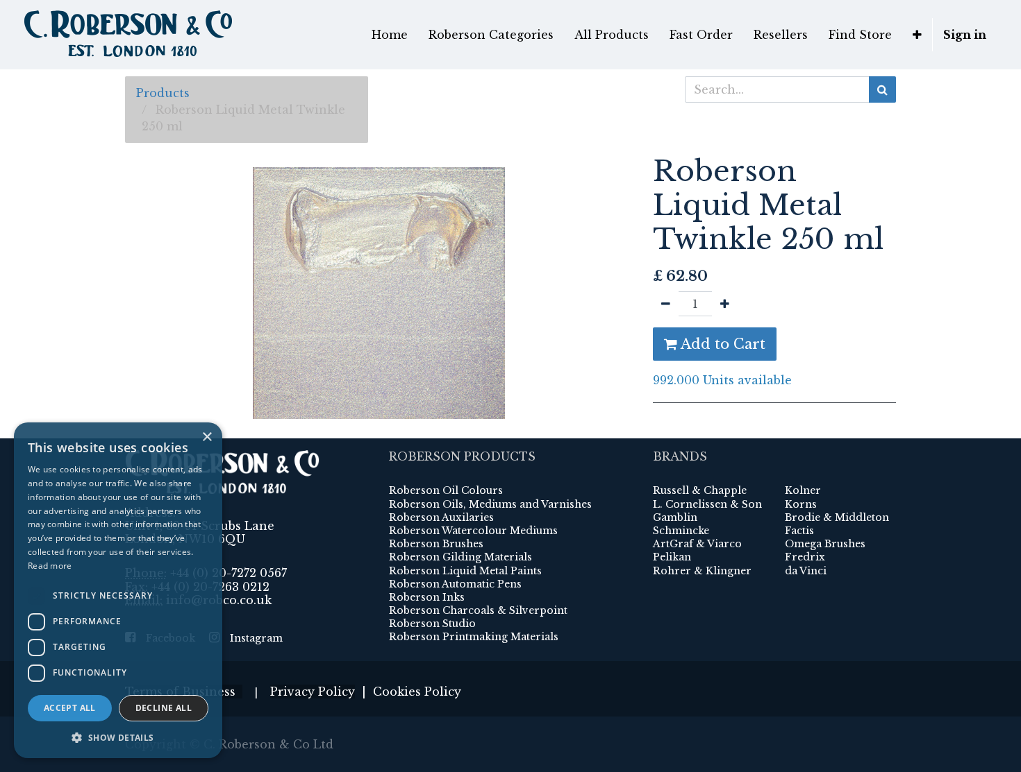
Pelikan (672, 557)
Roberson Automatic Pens (455, 584)
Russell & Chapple (700, 490)
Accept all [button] (70, 708)
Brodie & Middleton (837, 517)
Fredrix (805, 557)
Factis (799, 530)
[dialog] (118, 590)
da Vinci (806, 571)
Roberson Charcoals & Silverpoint (478, 610)
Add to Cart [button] (721, 344)
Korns (801, 504)
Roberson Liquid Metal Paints (465, 571)
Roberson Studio (432, 623)
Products (163, 93)
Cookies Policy (417, 691)
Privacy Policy (312, 691)
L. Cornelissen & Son (707, 504)
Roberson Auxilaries (441, 517)
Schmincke (681, 530)
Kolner (803, 490)
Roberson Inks (427, 597)
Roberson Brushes (436, 544)
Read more (50, 566)
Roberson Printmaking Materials (473, 637)
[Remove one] (666, 303)
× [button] (206, 437)
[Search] (882, 89)
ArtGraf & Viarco (697, 544)
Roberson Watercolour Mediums (473, 530)
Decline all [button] (163, 708)
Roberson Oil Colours (446, 490)
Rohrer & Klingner (702, 571)
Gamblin (675, 517)
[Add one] (725, 303)
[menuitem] (389, 34)
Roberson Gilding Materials (460, 557)
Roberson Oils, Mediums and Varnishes (490, 504)
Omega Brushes (825, 544)
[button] (917, 34)
